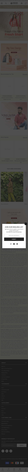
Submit (14, 239)
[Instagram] (14, 244)
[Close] (26, 224)
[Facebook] (10, 244)
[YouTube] (17, 244)
